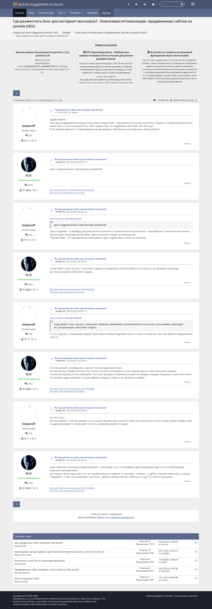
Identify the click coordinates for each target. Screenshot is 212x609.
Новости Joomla (106, 45)
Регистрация (46, 12)
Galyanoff (28, 126)
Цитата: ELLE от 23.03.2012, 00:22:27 (66, 219)
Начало (19, 12)
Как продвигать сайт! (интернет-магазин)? (38, 542)
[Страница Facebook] (128, 4)
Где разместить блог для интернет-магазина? (79, 109)
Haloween (25, 572)
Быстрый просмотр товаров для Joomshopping (72, 190)
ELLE (29, 175)
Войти (101, 517)
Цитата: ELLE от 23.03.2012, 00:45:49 (66, 318)
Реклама (169, 595)
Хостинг (106, 12)
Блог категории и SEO (26, 578)
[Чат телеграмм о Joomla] (153, 4)
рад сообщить (42, 63)
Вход (31, 12)
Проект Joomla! (42, 60)
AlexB (23, 563)
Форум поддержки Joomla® (40, 4)
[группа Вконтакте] (145, 4)
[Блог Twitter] (136, 4)
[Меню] (192, 4)
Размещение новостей (186, 595)
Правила (92, 12)
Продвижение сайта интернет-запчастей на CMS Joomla (46, 569)
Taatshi (164, 580)
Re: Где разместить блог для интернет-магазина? (80, 159)
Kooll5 (23, 546)
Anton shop (26, 554)
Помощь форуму (154, 595)
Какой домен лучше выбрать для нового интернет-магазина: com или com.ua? (59, 551)
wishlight (165, 553)
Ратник (164, 544)
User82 (24, 581)
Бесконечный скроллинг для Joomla (67, 192)
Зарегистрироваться (122, 517)
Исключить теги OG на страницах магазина (39, 560)
